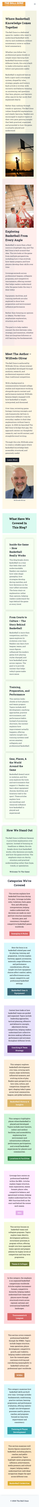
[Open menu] (35, 4)
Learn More (12, 460)
